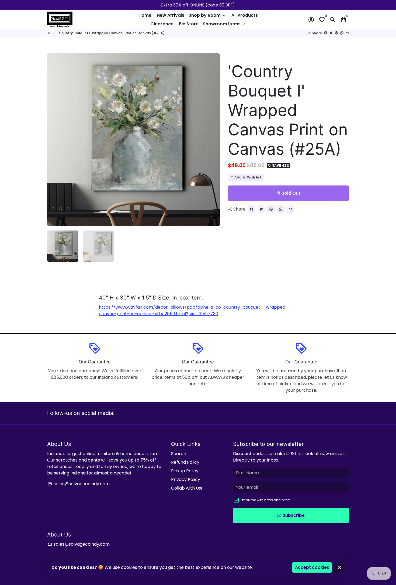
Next (212, 140)
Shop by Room (207, 15)
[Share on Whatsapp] (341, 33)
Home (144, 15)
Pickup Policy (185, 471)
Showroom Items (224, 24)
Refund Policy (185, 462)
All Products (244, 15)
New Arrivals (170, 15)
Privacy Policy (185, 479)
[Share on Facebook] (325, 33)
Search (178, 453)
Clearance (161, 24)
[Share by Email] (347, 33)
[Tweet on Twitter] (331, 33)
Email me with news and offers (266, 500)
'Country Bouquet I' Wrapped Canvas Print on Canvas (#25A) (111, 33)
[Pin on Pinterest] (336, 33)
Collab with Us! (186, 488)
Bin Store (189, 24)
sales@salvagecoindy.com (79, 484)
